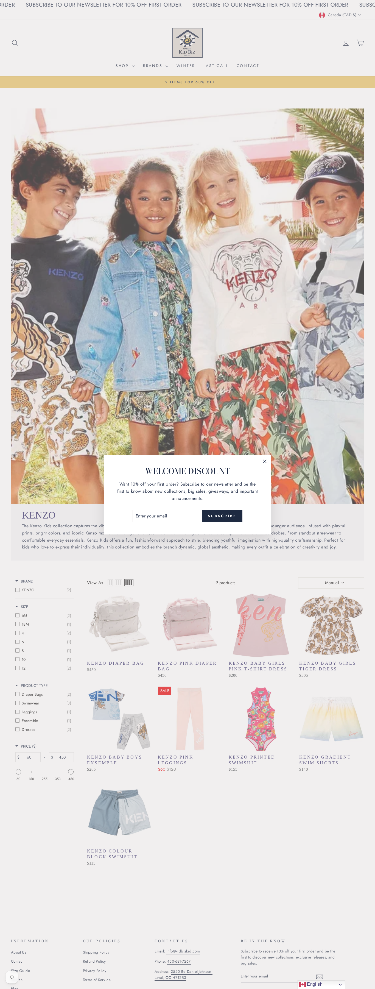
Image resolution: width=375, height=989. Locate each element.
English (314, 984)
